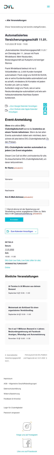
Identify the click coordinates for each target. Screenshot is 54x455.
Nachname (9, 190)
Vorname (8, 179)
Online (7, 267)
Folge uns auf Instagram (27, 435)
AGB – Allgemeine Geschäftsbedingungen (20, 384)
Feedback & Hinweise (12, 399)
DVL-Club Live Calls (12, 260)
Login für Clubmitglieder (13, 408)
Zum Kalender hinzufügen (22, 231)
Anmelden (14, 219)
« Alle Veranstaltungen (15, 20)
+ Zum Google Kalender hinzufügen (23, 106)
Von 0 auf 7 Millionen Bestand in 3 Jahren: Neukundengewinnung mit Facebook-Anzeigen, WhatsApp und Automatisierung (26, 331)
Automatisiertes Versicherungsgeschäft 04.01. (13, 358)
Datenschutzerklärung (23, 213)
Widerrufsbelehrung (12, 394)
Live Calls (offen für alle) (31, 260)
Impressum (8, 379)
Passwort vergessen (12, 413)
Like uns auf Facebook (27, 451)
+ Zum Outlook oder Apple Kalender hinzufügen (23, 110)
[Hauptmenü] (48, 6)
